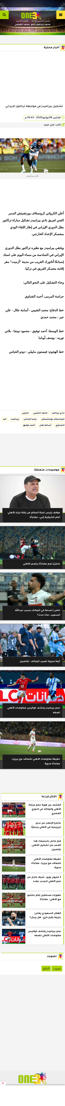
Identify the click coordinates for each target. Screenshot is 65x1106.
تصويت (57, 968)
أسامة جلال (45, 425)
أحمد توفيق (29, 425)
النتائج (46, 968)
